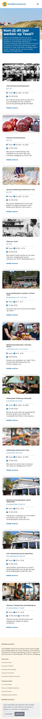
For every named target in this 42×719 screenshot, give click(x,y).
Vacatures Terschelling (9, 669)
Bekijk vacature (12, 108)
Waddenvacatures (8, 644)
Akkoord (19, 714)
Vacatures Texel (7, 662)
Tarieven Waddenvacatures (10, 688)
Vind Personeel (6, 691)
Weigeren (9, 714)
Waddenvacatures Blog (9, 695)
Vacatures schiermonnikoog (10, 676)
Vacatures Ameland (8, 673)
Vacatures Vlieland (7, 666)
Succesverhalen (7, 684)
